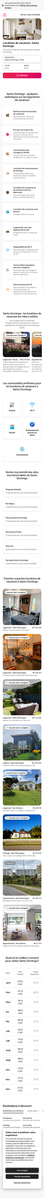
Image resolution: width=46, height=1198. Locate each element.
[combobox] (22, 59)
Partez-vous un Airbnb (30, 14)
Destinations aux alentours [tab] (13, 1111)
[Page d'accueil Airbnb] (4, 14)
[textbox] (12, 68)
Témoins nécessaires (22, 1176)
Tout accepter (22, 1170)
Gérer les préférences (22, 1183)
